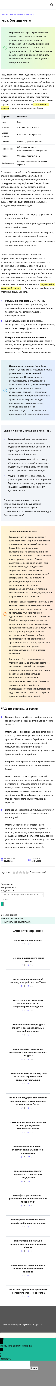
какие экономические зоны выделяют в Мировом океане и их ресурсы (28, 1052)
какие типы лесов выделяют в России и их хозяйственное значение (28, 1268)
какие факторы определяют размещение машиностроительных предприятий (28, 1198)
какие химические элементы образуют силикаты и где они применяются (28, 1149)
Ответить (6, 1359)
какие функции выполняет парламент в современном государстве (28, 1174)
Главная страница (9, 14)
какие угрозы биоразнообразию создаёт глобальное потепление (28, 1221)
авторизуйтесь (8, 887)
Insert (34, 1368)
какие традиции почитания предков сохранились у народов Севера (28, 1244)
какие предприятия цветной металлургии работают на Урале (28, 981)
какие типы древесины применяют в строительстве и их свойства (28, 1291)
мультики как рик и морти (28, 940)
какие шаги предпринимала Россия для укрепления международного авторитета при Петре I (28, 1101)
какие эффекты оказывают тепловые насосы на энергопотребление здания (28, 1003)
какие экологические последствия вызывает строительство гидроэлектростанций (28, 1076)
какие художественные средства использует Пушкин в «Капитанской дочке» (28, 1125)
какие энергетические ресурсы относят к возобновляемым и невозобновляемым (28, 1027)
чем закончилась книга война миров (28, 959)
